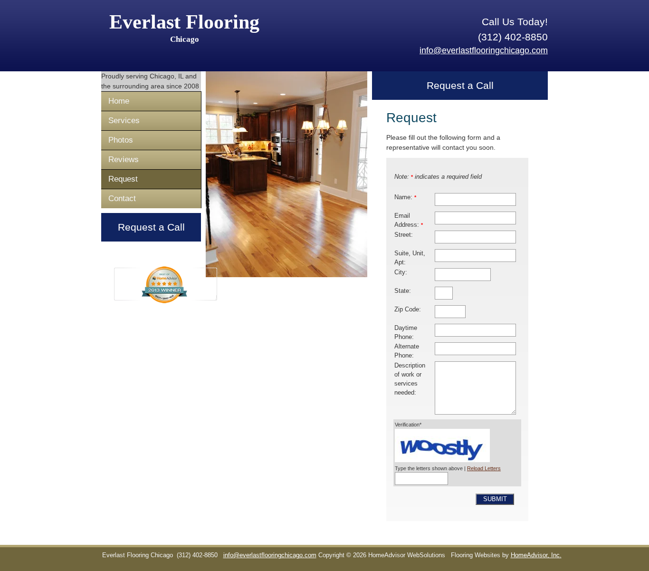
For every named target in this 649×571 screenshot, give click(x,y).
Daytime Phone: (405, 332)
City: (400, 272)
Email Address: (408, 220)
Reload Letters (484, 468)
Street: (403, 235)
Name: (405, 197)
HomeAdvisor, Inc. (536, 555)
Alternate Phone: (406, 351)
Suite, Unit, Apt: (409, 258)
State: (402, 291)
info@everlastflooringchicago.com (484, 50)
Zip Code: (407, 309)
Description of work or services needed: (409, 379)
